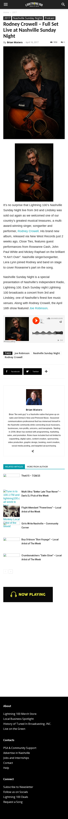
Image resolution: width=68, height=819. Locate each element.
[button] (5, 4)
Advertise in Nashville (16, 753)
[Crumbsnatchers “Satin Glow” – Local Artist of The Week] (11, 559)
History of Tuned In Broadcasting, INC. (27, 724)
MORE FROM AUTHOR (37, 467)
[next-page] (11, 571)
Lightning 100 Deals (15, 797)
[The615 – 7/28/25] (11, 479)
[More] (46, 371)
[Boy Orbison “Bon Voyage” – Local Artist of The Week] (11, 543)
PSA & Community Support (19, 748)
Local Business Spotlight (18, 719)
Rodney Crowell (28, 231)
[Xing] (34, 451)
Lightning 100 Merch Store (19, 714)
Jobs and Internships (16, 758)
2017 (14, 12)
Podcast (49, 18)
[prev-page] (5, 571)
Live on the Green (14, 729)
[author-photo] (34, 405)
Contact (8, 763)
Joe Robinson (38, 308)
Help (6, 768)
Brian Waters (15, 42)
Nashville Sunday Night (27, 18)
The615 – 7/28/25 (30, 475)
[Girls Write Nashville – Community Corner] (11, 527)
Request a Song (13, 802)
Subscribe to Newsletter (18, 787)
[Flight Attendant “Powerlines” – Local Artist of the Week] (11, 511)
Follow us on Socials (15, 792)
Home (6, 12)
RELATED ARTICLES (14, 467)
